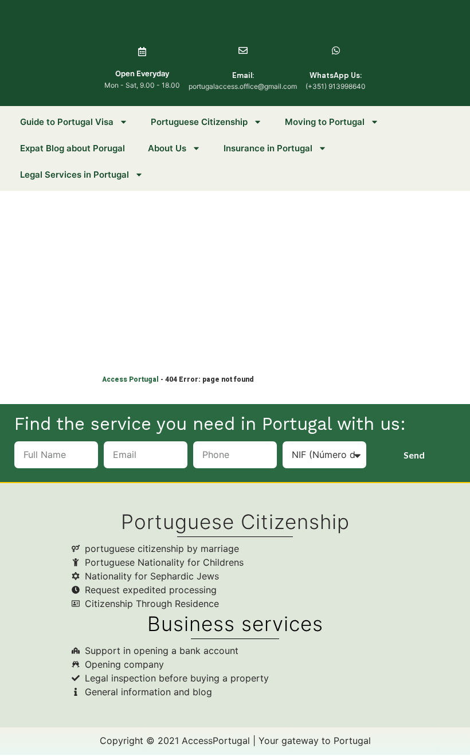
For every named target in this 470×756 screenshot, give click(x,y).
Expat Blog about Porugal (72, 148)
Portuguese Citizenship (199, 121)
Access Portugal (130, 379)
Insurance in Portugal (268, 148)
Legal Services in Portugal (74, 174)
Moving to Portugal (325, 121)
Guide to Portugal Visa (66, 121)
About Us (167, 148)
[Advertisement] (235, 277)
